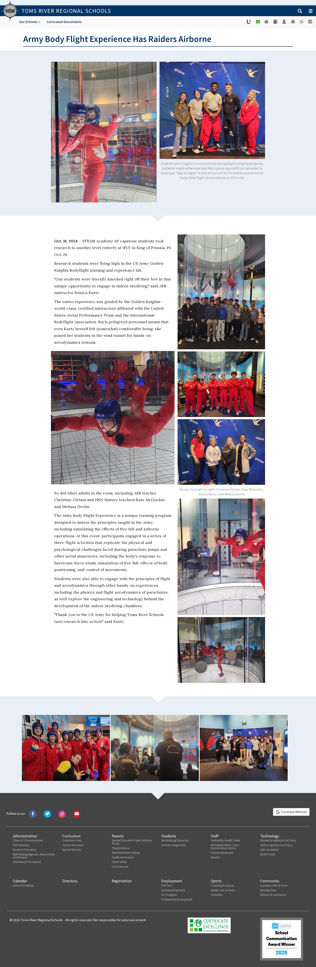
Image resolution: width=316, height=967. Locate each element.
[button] (300, 11)
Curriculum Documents (64, 22)
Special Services (71, 849)
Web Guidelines (269, 849)
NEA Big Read (268, 890)
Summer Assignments (173, 845)
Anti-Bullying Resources (175, 840)
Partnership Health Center (225, 840)
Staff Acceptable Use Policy (276, 845)
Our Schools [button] (28, 22)
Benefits (215, 857)
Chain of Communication (28, 840)
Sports (216, 880)
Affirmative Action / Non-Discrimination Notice (225, 846)
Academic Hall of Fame (273, 885)
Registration (122, 880)
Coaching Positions (222, 885)
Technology (269, 835)
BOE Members (21, 845)
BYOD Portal (267, 854)
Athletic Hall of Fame (223, 890)
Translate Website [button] (293, 812)
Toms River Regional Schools (66, 10)
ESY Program (169, 894)
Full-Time (166, 885)
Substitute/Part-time (173, 890)
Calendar (20, 880)
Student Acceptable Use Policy (278, 840)
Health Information (123, 857)
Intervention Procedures (27, 862)
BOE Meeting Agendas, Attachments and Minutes (34, 855)
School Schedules (23, 885)
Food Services (120, 866)
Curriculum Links (72, 840)
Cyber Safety (119, 862)
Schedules (216, 894)
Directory (69, 880)
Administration (25, 835)
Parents (118, 835)
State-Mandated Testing (126, 852)
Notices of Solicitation (273, 894)
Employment (171, 880)
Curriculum (71, 835)
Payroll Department (222, 852)
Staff (214, 835)
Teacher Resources (73, 845)
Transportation (120, 848)
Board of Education (25, 849)
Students (168, 835)
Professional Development (176, 899)
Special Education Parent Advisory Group (132, 841)
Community (269, 880)
